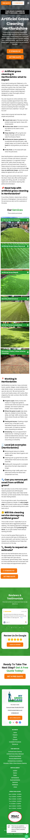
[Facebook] (20, 722)
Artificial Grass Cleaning (11, 220)
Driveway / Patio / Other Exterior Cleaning (14, 352)
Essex (15, 775)
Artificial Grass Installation (12, 325)
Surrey (15, 773)
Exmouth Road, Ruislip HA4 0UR (15, 707)
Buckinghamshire (15, 780)
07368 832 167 (15, 713)
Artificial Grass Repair (10, 272)
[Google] (13, 722)
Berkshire (15, 782)
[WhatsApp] (10, 722)
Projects (15, 735)
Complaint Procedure (15, 742)
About (15, 737)
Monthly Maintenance (10, 299)
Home (15, 732)
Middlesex (15, 784)
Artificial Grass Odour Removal (13, 246)
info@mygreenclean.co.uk (15, 710)
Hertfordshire (15, 777)
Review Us (15, 744)
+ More (15, 787)
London (15, 770)
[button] (28, 3)
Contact (15, 739)
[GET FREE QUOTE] (6, 3)
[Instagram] (17, 722)
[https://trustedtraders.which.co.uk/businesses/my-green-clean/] (15, 816)
